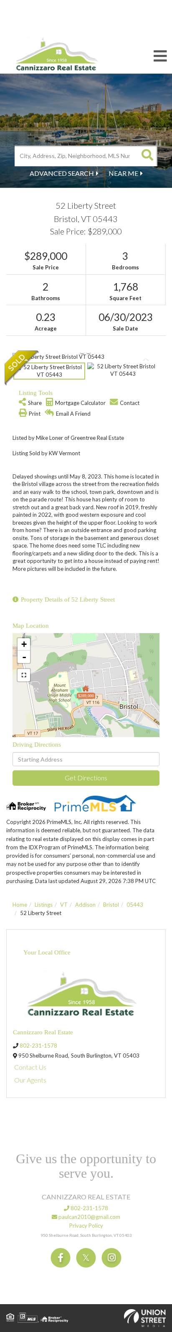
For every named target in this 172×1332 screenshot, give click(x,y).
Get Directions (86, 778)
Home (20, 904)
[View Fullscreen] (24, 675)
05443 (134, 904)
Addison (85, 904)
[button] (147, 156)
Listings (44, 904)
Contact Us (30, 1067)
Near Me (123, 173)
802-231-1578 (38, 1045)
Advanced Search (62, 173)
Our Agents (30, 1080)
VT (64, 904)
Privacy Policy (86, 1225)
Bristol (111, 904)
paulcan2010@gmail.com (88, 1217)
